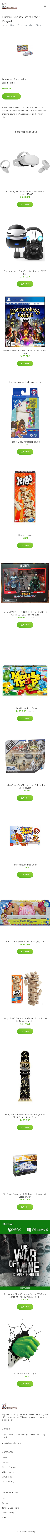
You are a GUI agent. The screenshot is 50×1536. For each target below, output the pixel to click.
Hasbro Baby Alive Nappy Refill (25, 441)
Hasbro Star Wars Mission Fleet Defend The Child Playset (25, 786)
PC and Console (9, 1467)
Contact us (7, 1503)
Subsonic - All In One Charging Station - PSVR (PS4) (25, 272)
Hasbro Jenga (25, 535)
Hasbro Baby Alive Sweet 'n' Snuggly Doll (25, 941)
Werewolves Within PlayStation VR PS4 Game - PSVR (25, 352)
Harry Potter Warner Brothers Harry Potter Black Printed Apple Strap (25, 1116)
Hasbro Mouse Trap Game (25, 708)
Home (4, 25)
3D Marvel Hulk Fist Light (25, 1373)
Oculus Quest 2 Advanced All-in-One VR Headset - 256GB (25, 192)
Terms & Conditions (10, 1508)
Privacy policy (8, 1512)
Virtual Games (8, 1477)
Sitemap (5, 1517)
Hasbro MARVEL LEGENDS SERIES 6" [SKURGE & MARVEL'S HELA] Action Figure (25, 613)
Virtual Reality (8, 1481)
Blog (4, 1498)
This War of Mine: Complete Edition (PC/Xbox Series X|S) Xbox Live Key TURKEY (25, 1295)
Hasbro (23, 79)
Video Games (8, 1472)
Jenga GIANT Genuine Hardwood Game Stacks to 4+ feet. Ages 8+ (25, 1019)
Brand (16, 79)
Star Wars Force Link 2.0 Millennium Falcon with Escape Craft (25, 1195)
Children (5, 1462)
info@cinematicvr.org (11, 1443)
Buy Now (11, 96)
